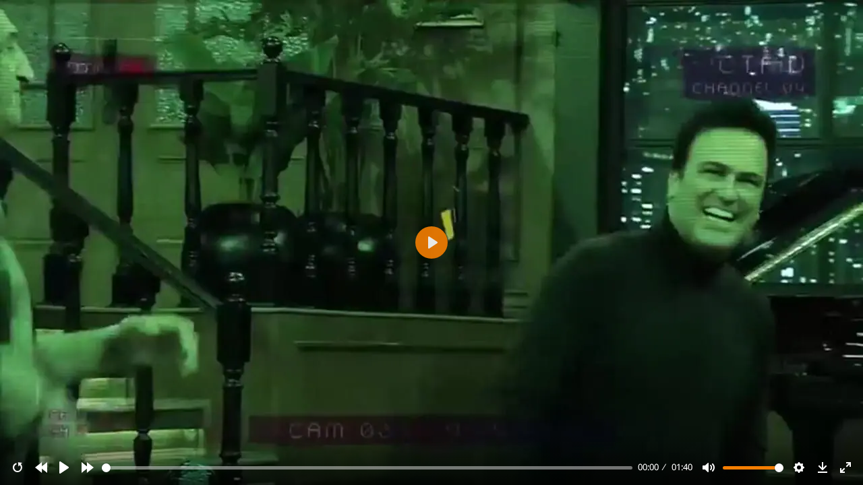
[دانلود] (822, 467)
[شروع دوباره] (17, 467)
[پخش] (64, 467)
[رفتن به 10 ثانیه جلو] (87, 467)
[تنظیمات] (799, 467)
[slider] (367, 467)
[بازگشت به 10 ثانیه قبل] (41, 467)
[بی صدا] (708, 467)
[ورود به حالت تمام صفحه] (845, 467)
